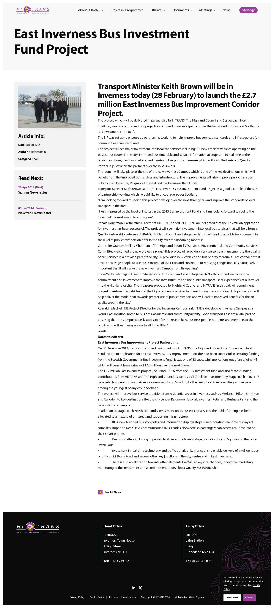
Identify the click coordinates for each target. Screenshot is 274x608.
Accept (249, 597)
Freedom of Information (122, 597)
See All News (113, 492)
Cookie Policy (97, 597)
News (226, 10)
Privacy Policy (77, 597)
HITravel (156, 10)
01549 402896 (201, 561)
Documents (181, 10)
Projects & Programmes (127, 10)
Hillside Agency (196, 597)
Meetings (205, 10)
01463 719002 (119, 561)
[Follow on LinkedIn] (133, 589)
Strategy (248, 10)
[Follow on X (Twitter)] (140, 589)
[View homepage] (32, 10)
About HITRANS (89, 10)
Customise (232, 597)
